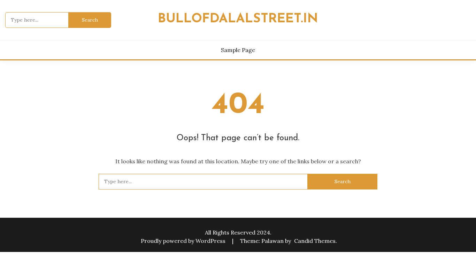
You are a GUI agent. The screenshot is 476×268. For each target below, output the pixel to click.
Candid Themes (315, 240)
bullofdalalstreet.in (238, 19)
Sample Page (238, 49)
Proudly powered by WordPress (184, 240)
